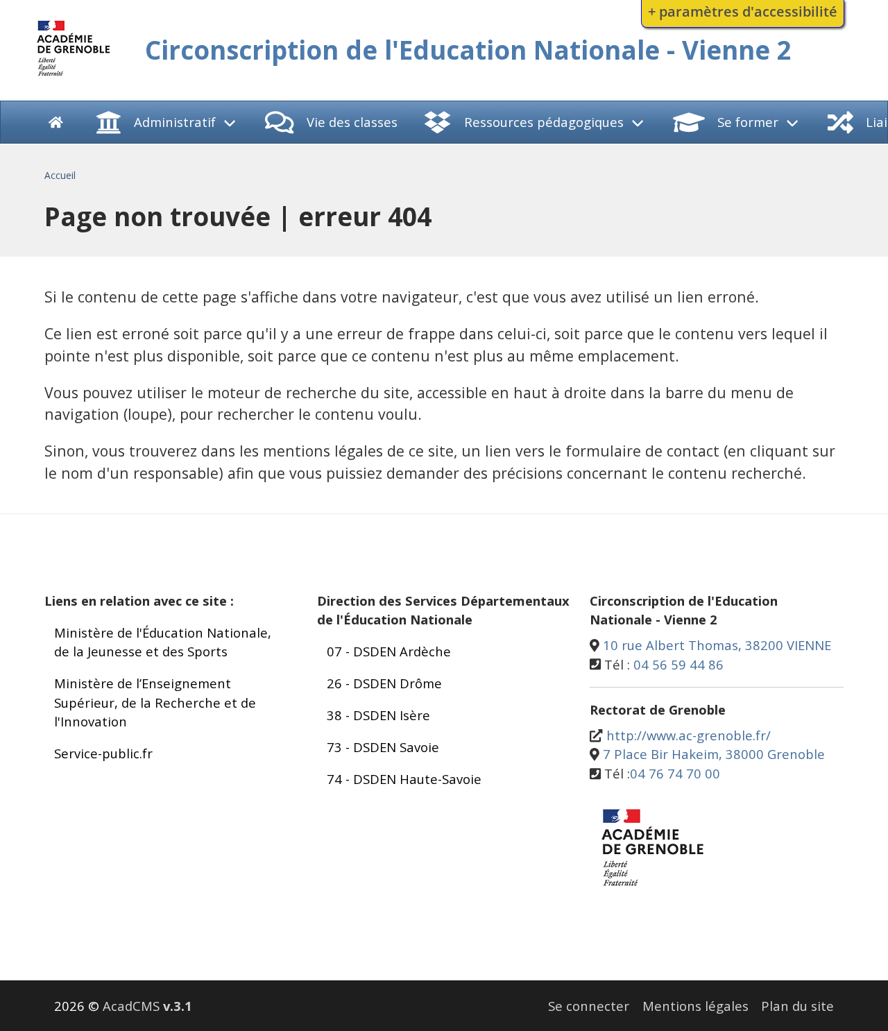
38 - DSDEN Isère (378, 715)
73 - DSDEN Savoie (383, 747)
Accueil (60, 175)
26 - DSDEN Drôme (384, 683)
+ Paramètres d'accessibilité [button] (742, 11)
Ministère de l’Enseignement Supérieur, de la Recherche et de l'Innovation (155, 702)
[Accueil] (73, 78)
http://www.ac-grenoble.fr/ (688, 735)
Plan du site (797, 1005)
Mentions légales (695, 1005)
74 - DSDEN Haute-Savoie (404, 778)
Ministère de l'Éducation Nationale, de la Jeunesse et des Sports (162, 642)
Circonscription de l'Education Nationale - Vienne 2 (468, 50)
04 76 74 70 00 (675, 773)
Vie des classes (352, 121)
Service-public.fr (103, 753)
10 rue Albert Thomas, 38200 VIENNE (717, 645)
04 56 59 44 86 (678, 664)
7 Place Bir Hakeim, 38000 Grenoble (714, 753)
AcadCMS (147, 1005)
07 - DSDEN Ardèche (389, 651)
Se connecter (588, 1005)
